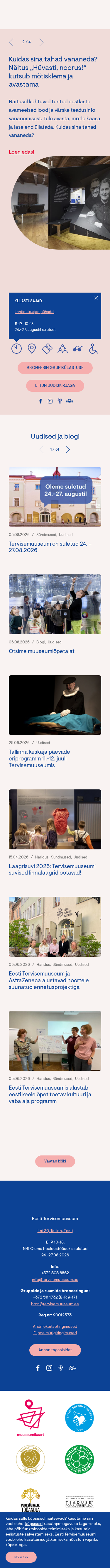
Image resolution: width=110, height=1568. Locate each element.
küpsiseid (34, 1524)
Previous (44, 449)
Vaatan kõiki (55, 1162)
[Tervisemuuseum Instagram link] (50, 401)
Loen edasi (21, 152)
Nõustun (21, 1557)
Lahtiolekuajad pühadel (34, 312)
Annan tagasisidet (55, 1350)
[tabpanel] (55, 796)
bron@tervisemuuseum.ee (55, 1304)
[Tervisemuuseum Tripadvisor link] (69, 401)
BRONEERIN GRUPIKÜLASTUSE (55, 368)
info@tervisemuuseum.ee (55, 1280)
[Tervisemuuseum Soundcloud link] (60, 400)
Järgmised (66, 449)
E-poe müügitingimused (55, 1333)
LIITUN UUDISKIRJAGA (55, 386)
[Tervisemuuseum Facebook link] (40, 401)
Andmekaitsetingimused (55, 1327)
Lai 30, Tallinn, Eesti (55, 1231)
